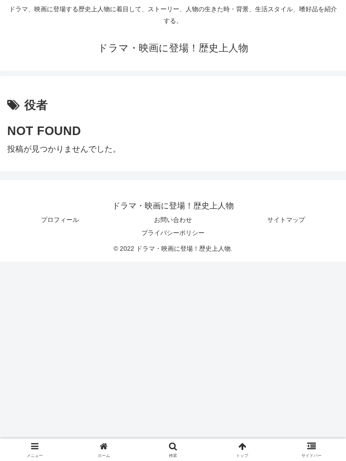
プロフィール (60, 219)
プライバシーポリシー (173, 232)
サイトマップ (286, 219)
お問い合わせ (173, 219)
